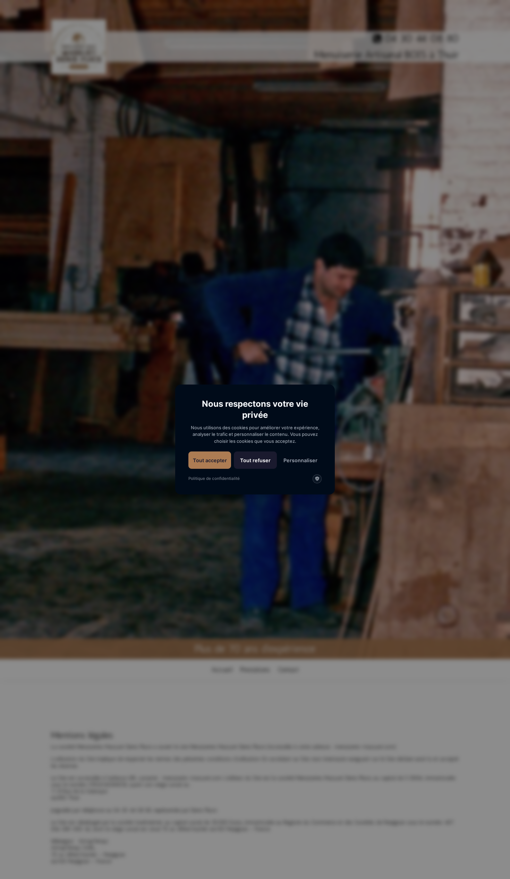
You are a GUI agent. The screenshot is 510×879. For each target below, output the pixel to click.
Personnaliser (300, 460)
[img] (317, 478)
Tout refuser (255, 460)
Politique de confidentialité (214, 478)
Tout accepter (210, 460)
